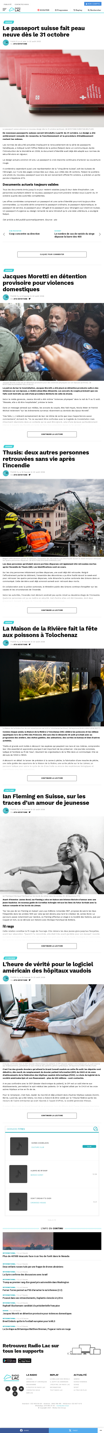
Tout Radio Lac (56, 1390)
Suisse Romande (80, 1382)
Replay (78, 10)
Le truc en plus (80, 1390)
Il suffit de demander (59, 1382)
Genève (77, 1379)
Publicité (8, 4)
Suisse (76, 1384)
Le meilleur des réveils (60, 1379)
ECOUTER (44, 10)
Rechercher (95, 10)
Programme (62, 10)
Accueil (29, 1379)
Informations (55, 1387)
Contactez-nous (22, 4)
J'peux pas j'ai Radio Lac (60, 1384)
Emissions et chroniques (36, 1382)
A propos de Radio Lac (35, 1387)
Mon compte (93, 4)
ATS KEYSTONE (20, 44)
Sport (76, 1387)
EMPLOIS (29, 1393)
